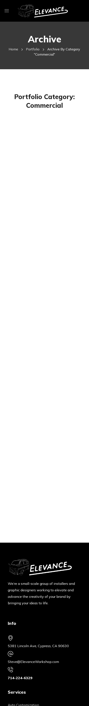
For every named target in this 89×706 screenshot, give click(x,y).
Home (13, 49)
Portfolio (33, 49)
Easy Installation (38, 155)
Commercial (27, 121)
